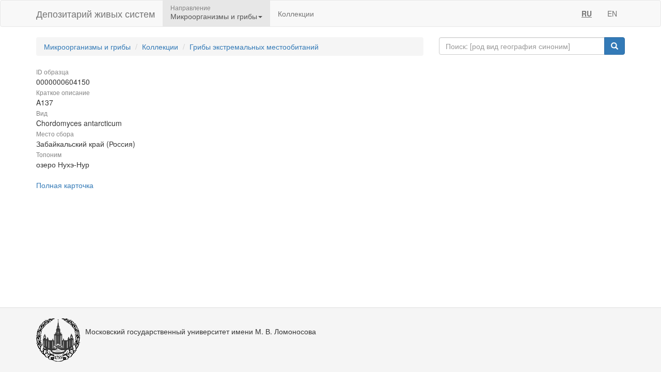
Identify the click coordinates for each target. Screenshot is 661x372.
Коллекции (296, 13)
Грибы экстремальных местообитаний (254, 46)
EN (612, 13)
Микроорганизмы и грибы (87, 46)
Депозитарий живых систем (95, 13)
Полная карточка (64, 185)
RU (586, 13)
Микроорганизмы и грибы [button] (213, 16)
